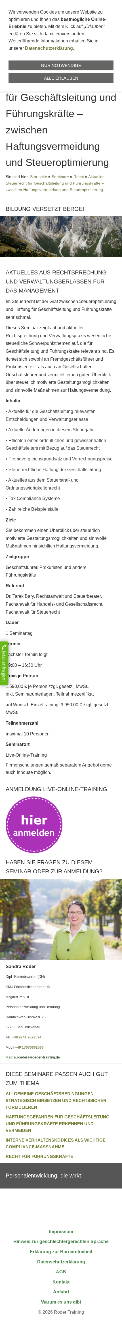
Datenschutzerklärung (49, 48)
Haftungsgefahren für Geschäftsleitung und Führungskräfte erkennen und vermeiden (58, 1123)
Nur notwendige (61, 65)
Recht (78, 176)
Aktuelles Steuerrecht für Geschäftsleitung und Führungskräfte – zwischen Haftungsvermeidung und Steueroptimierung (55, 183)
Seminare (60, 176)
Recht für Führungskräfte (39, 1156)
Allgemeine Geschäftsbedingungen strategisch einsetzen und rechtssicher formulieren (56, 1100)
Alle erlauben (61, 78)
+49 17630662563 (29, 1047)
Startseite (38, 176)
